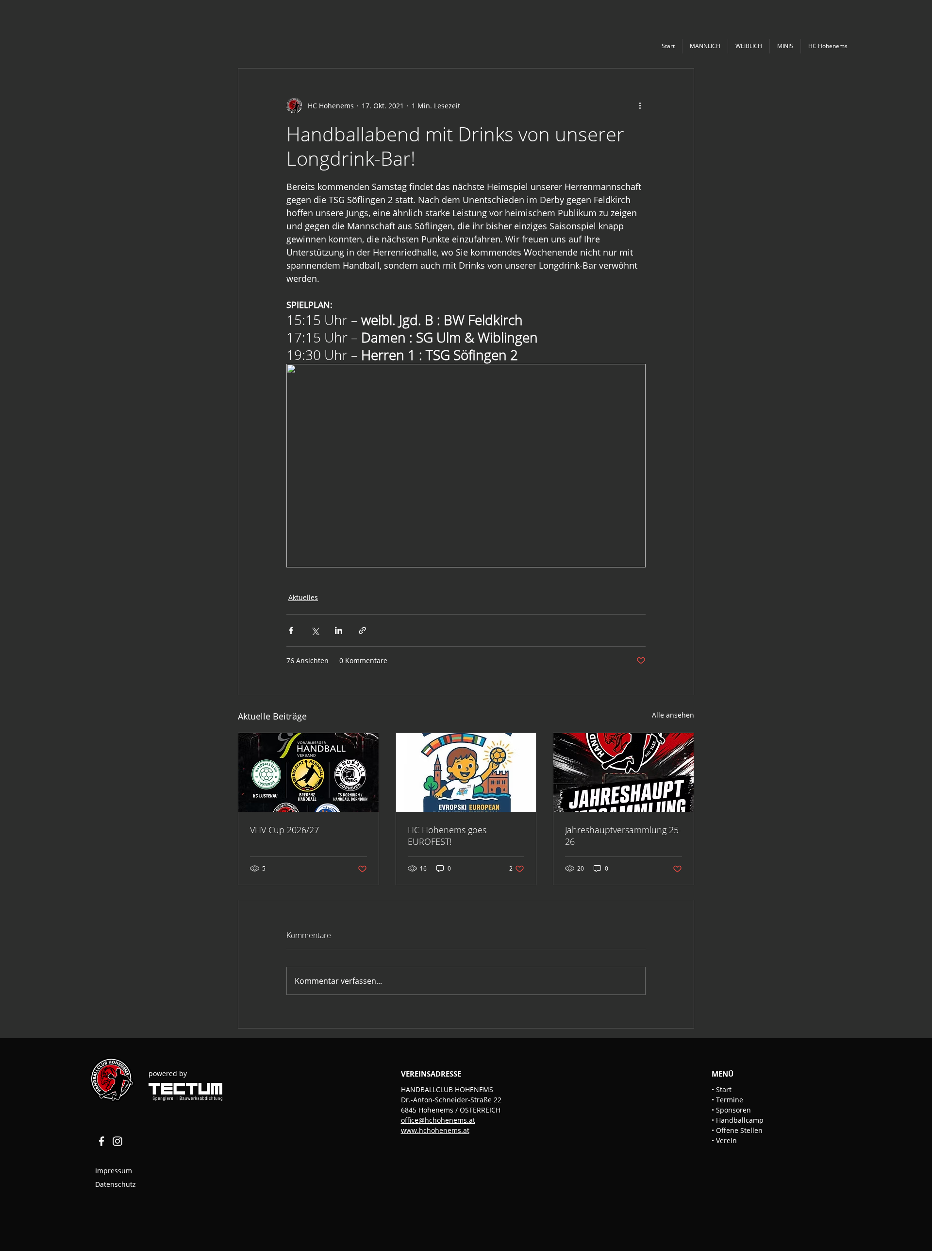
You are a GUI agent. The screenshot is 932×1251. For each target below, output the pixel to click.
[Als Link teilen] (362, 630)
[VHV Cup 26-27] (308, 772)
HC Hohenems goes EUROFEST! (447, 835)
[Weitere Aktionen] (640, 105)
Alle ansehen (673, 715)
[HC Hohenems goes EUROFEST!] (466, 772)
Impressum (114, 1170)
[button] (705, 46)
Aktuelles (303, 597)
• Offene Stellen (737, 1130)
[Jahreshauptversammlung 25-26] (623, 772)
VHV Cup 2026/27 (284, 830)
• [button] (714, 1099)
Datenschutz (115, 1184)
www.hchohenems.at (435, 1130)
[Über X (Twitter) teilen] (314, 630)
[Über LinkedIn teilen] (338, 630)
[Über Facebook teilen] (291, 630)
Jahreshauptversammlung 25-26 (623, 835)
